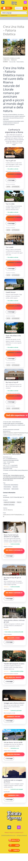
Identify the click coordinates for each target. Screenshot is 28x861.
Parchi (19, 502)
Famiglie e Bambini (9, 502)
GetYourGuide (15, 186)
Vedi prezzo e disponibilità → (14, 551)
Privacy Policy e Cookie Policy (14, 832)
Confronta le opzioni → (14, 175)
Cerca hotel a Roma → (14, 638)
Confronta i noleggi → (14, 716)
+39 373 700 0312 (8, 510)
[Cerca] (25, 8)
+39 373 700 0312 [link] (17, 435)
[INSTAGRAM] (25, 2)
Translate (13, 15)
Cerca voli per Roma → (14, 754)
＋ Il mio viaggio (11, 180)
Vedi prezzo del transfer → (14, 677)
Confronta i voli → (14, 795)
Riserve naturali (9, 505)
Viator (8, 186)
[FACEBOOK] (2, 2)
